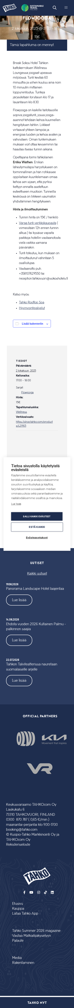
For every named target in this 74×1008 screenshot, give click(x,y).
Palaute (18, 940)
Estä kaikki (37, 526)
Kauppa (18, 908)
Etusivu (17, 903)
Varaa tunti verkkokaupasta (37, 223)
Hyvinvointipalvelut (32, 308)
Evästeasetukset (37, 537)
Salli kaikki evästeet (36, 516)
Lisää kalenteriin (32, 323)
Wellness (21, 412)
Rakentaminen (23, 962)
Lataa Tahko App (25, 913)
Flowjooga (27, 392)
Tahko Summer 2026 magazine (36, 930)
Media (17, 958)
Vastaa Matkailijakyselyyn (31, 935)
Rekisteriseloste (18, 844)
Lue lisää (19, 600)
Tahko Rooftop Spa (31, 302)
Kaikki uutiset (37, 573)
